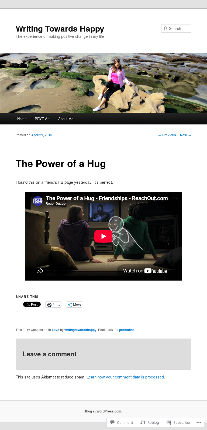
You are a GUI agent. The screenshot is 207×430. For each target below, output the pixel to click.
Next (185, 134)
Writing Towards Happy (60, 28)
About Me (65, 118)
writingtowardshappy (80, 329)
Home (21, 118)
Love (55, 329)
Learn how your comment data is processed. (126, 377)
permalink (126, 329)
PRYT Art (42, 118)
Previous (167, 134)
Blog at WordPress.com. (103, 411)
